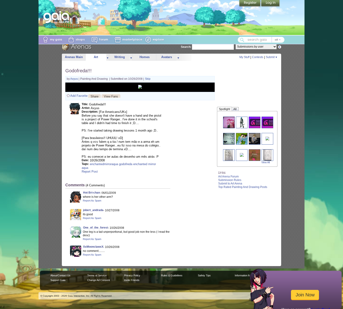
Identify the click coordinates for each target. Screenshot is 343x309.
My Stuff (244, 57)
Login (270, 3)
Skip (147, 78)
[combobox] (261, 40)
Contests (257, 57)
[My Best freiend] (230, 138)
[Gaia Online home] (57, 17)
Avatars (166, 57)
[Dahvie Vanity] (257, 122)
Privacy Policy (132, 275)
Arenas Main (74, 57)
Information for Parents (248, 275)
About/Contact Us (60, 275)
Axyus (74, 78)
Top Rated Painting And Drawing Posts (242, 187)
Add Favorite (79, 95)
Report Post (90, 171)
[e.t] (254, 155)
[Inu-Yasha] (270, 122)
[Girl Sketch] (267, 138)
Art (96, 57)
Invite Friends (132, 280)
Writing (119, 57)
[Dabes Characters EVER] (267, 155)
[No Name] (229, 155)
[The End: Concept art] (242, 154)
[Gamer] (254, 138)
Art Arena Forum (228, 176)
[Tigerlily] (230, 122)
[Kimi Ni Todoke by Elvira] (243, 138)
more (107, 57)
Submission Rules (229, 180)
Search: (186, 47)
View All (265, 162)
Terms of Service (97, 275)
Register (250, 3)
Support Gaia (57, 280)
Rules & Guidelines (171, 275)
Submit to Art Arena (230, 183)
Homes (145, 57)
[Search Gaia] (242, 40)
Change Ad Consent (98, 280)
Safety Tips (204, 275)
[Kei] (242, 122)
